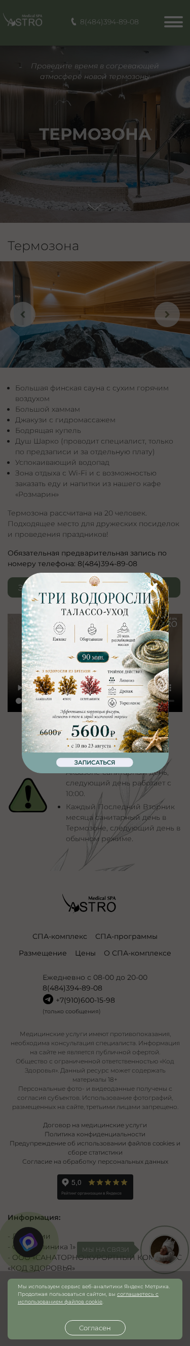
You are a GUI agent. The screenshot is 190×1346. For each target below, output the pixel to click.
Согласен (95, 1328)
